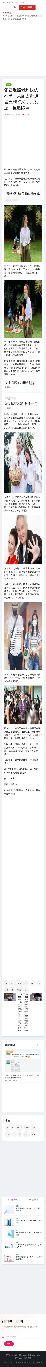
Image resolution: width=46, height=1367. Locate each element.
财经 (17, 1206)
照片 (26, 990)
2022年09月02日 (13, 115)
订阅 (8, 1344)
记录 (8, 84)
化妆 (26, 983)
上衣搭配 (18, 983)
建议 (39, 1355)
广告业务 (10, 2)
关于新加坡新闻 (11, 1355)
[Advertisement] (23, 53)
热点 (17, 1218)
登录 (17, 2)
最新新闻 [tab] (13, 1200)
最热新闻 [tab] (34, 1200)
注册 (22, 2)
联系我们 (27, 1358)
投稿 (3, 2)
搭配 (32, 983)
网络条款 (22, 1355)
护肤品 (19, 990)
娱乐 (9, 1052)
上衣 (38, 983)
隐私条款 (31, 1355)
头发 (6, 990)
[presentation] (38, 15)
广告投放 (18, 1358)
